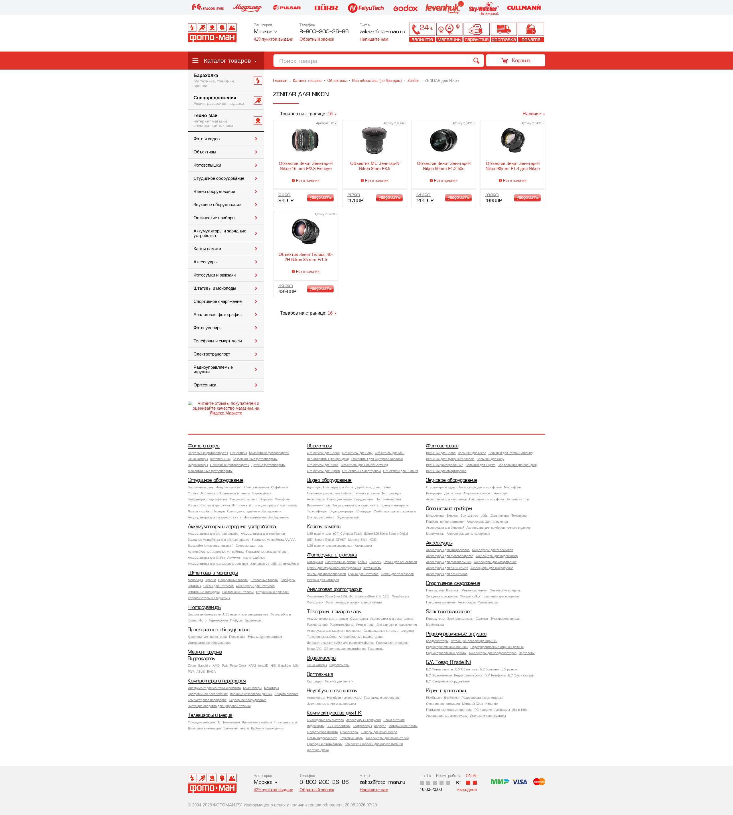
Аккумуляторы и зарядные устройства (220, 233)
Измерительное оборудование (266, 517)
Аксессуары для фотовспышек (448, 562)
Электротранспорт (212, 354)
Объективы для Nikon (322, 465)
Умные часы (365, 624)
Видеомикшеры (348, 517)
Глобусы (236, 620)
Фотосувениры (208, 327)
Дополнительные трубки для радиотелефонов (340, 642)
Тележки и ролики (367, 493)
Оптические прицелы (505, 590)
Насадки (218, 511)
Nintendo (491, 703)
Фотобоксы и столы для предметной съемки (264, 505)
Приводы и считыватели (324, 744)
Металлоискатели (474, 590)
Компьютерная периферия (207, 700)
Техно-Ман (213, 120)
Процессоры (349, 732)
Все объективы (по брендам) (377, 80)
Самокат (482, 618)
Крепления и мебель (257, 722)
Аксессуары (206, 262)
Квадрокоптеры (437, 641)
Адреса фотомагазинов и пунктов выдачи (449, 32)
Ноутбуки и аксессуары (344, 697)
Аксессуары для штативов (255, 586)
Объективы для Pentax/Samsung (364, 465)
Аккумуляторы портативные (327, 618)
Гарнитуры (500, 493)
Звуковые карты (351, 738)
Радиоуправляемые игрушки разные (497, 647)
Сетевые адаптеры (249, 545)
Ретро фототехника (468, 675)
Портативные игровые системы (449, 709)
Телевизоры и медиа (210, 715)
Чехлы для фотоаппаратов (326, 574)
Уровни (210, 580)
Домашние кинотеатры (204, 728)
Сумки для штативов (363, 574)
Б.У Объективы (466, 669)
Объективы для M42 (389, 453)
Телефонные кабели (321, 636)
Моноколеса (435, 624)
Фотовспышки (207, 165)
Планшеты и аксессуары (382, 697)
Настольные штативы (238, 592)
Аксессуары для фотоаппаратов (449, 556)
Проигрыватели (285, 722)
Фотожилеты (372, 568)
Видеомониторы (318, 505)
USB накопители (319, 533)
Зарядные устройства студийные (274, 563)
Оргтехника (205, 385)
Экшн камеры (198, 459)
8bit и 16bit (519, 709)
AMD (216, 665)
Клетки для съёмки (320, 517)
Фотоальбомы (281, 614)
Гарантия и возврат (477, 32)
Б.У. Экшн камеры (521, 675)
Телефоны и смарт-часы (218, 341)
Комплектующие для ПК (334, 713)
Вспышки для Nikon (472, 453)
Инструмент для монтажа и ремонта (214, 688)
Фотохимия (315, 602)
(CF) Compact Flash (347, 533)
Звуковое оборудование (217, 204)
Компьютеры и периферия (217, 681)
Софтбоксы (279, 487)
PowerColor (238, 665)
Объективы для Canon (323, 453)
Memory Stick (357, 539)
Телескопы (519, 515)
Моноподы (195, 580)
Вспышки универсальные (444, 465)
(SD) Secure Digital (320, 539)
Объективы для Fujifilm (323, 471)
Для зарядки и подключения (397, 624)
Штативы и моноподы (215, 288)
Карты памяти (207, 248)
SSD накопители (338, 726)
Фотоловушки (488, 602)
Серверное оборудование (247, 700)
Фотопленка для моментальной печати (354, 602)
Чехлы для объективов (400, 562)
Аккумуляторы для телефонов (263, 533)
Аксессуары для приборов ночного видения (498, 527)
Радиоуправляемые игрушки (213, 369)
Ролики (193, 505)
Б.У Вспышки (489, 669)
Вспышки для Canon (441, 453)
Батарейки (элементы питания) (210, 545)
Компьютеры (252, 688)
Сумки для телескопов (397, 574)
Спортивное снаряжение (218, 301)
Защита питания (286, 694)
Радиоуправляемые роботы (446, 653)
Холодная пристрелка (442, 596)
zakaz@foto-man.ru (382, 31)
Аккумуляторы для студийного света (214, 517)
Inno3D (263, 665)
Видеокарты (201, 658)
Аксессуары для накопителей (387, 738)
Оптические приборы (214, 218)
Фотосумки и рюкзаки (215, 275)
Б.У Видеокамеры (439, 675)
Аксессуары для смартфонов (495, 562)
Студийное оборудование (219, 178)
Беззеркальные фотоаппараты (255, 459)
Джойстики (451, 697)
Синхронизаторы (256, 487)
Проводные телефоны (392, 642)
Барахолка (214, 80)
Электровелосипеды (505, 618)
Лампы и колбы (199, 511)
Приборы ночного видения (445, 521)
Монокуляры (435, 533)
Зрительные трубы (474, 515)
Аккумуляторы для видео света (356, 505)
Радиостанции (317, 624)
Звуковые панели (236, 728)
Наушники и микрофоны (487, 499)
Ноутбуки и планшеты (332, 690)
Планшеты (375, 648)
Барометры (253, 620)
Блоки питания (394, 720)
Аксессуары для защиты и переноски (334, 630)
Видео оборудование (214, 191)
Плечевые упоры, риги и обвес (329, 493)
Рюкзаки (375, 562)
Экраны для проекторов (264, 636)
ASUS (200, 671)
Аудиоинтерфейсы (476, 493)
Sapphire (204, 665)
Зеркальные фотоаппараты (208, 453)
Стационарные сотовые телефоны (389, 630)
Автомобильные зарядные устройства (216, 551)
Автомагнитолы (518, 499)
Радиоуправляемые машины (447, 647)
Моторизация (391, 493)
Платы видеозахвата (322, 738)
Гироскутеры (435, 618)
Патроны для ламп (243, 499)
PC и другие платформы (492, 709)
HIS (273, 665)
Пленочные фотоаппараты (229, 465)
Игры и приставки (446, 690)
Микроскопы (435, 515)
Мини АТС (314, 648)
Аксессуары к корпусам (363, 720)
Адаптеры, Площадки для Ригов (330, 487)
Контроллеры (362, 726)
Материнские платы (403, 726)
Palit (225, 665)
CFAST (341, 539)
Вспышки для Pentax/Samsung (510, 453)
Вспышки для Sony (490, 459)
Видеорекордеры (342, 511)
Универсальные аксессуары (447, 715)
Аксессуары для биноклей (445, 527)
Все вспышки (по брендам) (517, 465)
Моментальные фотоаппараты (210, 471)
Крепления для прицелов (501, 596)
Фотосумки (315, 562)
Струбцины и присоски (272, 592)
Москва (263, 31)
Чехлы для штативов (218, 586)
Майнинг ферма (205, 652)
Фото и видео (207, 139)
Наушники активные (441, 602)
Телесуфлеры (317, 511)
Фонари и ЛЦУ (470, 596)
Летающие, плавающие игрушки (474, 641)
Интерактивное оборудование (209, 642)
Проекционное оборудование (219, 629)
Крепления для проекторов (207, 636)
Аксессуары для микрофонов (480, 487)
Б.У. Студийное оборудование (448, 681)
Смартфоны (359, 618)
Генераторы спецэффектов (208, 499)
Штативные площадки (204, 592)
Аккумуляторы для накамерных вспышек (218, 563)
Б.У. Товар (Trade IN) (448, 662)
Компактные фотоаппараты (269, 453)
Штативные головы (264, 580)
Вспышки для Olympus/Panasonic (450, 459)
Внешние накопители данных (251, 694)
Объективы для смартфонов (345, 648)
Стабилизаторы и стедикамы (395, 511)
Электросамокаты (460, 618)
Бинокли (452, 515)
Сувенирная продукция (443, 703)
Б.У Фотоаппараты (439, 669)
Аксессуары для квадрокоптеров (493, 653)
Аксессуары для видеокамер (497, 556)
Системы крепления (215, 505)
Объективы (205, 152)
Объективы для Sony (357, 453)
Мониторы (271, 688)
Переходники (261, 493)
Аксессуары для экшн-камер (447, 568)
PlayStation (434, 697)
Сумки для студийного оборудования (254, 511)
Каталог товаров (227, 60)
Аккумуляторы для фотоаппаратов (213, 533)
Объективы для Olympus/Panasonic (377, 459)
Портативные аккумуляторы (266, 551)
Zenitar (413, 80)
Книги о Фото (197, 620)
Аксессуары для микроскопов (468, 533)
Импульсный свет (229, 487)
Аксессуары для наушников (446, 499)
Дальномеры (499, 515)
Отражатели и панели (234, 493)
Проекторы (237, 636)
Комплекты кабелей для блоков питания (374, 744)
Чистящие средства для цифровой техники (219, 706)
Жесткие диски (318, 750)
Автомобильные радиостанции (361, 636)
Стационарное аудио (441, 487)
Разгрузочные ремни (340, 562)
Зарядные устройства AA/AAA (273, 539)
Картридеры (363, 545)
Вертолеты (527, 653)
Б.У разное (509, 669)
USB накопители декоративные (329, 545)
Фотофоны (282, 499)
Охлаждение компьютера (325, 720)
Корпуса (380, 726)
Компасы (452, 590)
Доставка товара (504, 32)
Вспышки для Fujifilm (480, 465)
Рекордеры (434, 493)
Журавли (266, 499)
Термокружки (218, 620)
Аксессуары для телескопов (487, 521)
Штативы (194, 586)
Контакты (422, 32)
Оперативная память (322, 732)
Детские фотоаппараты (268, 465)
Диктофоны (452, 493)
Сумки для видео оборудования (350, 499)
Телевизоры (231, 722)
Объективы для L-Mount (400, 471)
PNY (191, 671)
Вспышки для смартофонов (446, 471)
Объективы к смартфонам (361, 471)
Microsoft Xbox (472, 703)
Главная (280, 80)
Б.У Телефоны (495, 675)
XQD (373, 539)
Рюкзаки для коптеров (323, 580)
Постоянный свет (200, 487)
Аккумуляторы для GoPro (206, 557)
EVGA (211, 671)
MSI (296, 665)
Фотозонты (208, 493)
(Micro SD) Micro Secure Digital (386, 533)
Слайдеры (363, 511)
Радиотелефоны (342, 624)
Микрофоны (512, 487)
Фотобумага (400, 596)
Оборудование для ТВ (204, 722)
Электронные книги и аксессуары (331, 703)
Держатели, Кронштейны (373, 487)
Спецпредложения (219, 100)
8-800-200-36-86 (324, 31)
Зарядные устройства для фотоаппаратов (218, 539)
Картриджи (314, 681)
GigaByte (284, 665)
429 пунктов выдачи (273, 39)
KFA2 (252, 665)
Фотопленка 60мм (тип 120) (369, 596)
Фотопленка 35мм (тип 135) (327, 596)
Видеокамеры (198, 465)
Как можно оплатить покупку (531, 32)
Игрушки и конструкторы (488, 715)
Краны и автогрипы (395, 505)
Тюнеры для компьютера (379, 732)
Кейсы (362, 562)
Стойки (193, 493)
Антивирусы (316, 697)
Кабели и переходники (267, 728)
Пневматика (435, 590)
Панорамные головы (233, 580)
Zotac (192, 665)
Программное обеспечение (208, 694)
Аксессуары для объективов (447, 574)
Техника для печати (339, 681)
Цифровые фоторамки (204, 614)
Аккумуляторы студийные (246, 557)
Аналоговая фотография (218, 314)
